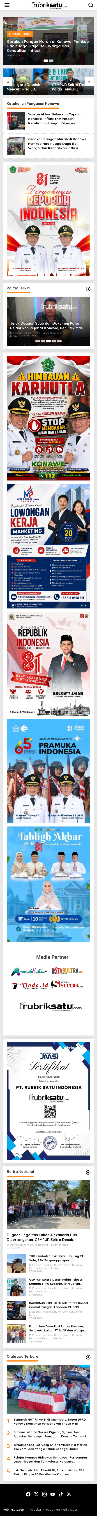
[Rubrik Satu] (49, 5)
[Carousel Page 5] (59, 341)
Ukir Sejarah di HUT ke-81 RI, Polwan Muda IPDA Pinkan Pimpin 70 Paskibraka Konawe (49, 1472)
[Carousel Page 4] (54, 341)
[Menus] (7, 5)
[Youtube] (52, 1494)
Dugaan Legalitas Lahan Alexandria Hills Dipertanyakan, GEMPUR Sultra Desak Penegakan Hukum (42, 1237)
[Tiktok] (61, 1494)
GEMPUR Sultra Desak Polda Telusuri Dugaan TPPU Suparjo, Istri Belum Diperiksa (71, 87)
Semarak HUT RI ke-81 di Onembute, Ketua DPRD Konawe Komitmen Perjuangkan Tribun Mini (50, 1421)
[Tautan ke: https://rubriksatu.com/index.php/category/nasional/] (88, 1172)
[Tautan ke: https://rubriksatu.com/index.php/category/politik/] (88, 289)
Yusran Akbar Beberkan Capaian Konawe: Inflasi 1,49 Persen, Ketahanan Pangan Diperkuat (55, 118)
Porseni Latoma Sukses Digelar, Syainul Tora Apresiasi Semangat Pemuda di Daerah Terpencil (50, 1434)
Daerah (14, 34)
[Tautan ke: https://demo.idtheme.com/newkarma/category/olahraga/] (88, 1357)
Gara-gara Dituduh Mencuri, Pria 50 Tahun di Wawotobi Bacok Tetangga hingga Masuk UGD (23, 87)
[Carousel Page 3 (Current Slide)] (48, 341)
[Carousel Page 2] (51, 60)
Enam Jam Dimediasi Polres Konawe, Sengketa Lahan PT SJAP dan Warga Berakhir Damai (56, 1328)
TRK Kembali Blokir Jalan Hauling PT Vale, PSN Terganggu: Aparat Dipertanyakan (56, 1258)
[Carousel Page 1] (37, 341)
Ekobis (26, 34)
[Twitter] (36, 1494)
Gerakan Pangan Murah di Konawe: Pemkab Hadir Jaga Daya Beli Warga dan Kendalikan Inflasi (48, 46)
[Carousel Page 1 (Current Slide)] (46, 60)
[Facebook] (28, 1494)
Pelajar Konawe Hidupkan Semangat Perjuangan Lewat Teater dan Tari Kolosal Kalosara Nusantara (50, 1459)
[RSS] (69, 1494)
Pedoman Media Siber (61, 1509)
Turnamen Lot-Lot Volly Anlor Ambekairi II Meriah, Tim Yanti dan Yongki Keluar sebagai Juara (51, 1447)
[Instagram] (44, 1494)
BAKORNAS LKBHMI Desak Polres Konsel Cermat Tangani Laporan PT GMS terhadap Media (58, 1305)
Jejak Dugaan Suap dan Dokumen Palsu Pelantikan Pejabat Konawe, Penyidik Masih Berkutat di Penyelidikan (47, 326)
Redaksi (35, 1509)
